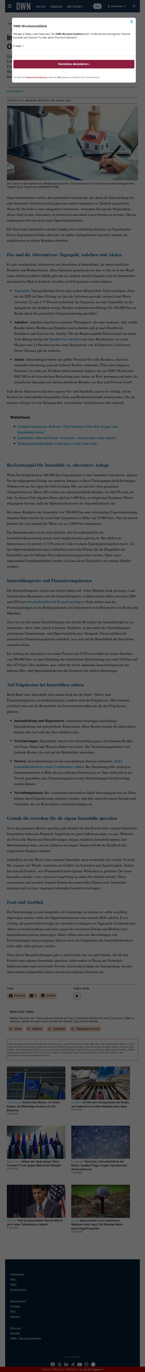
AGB (59, 77)
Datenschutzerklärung (36, 77)
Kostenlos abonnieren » (74, 64)
